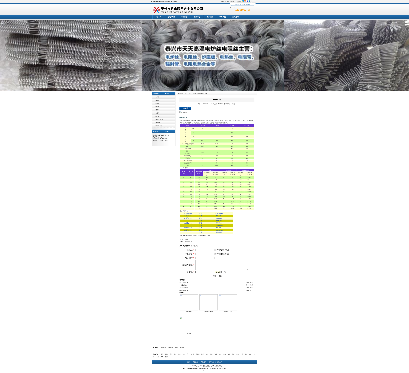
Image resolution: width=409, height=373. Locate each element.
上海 (175, 354)
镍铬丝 (157, 106)
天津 (166, 354)
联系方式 (219, 362)
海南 (246, 354)
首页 (186, 93)
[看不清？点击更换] (217, 272)
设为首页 (237, 4)
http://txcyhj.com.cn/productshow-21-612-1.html (196, 236)
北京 (162, 354)
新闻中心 (197, 17)
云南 (157, 357)
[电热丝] (189, 332)
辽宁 (188, 354)
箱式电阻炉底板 (227, 311)
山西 (184, 354)
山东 (224, 354)
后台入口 (204, 370)
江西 (220, 354)
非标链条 (170, 347)
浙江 (207, 354)
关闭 (233, 104)
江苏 (202, 354)
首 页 (158, 17)
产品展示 (184, 17)
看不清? (223, 272)
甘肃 (166, 357)
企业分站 (235, 17)
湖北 (233, 354)
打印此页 (226, 104)
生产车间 (210, 17)
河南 (229, 354)
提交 (214, 276)
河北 (179, 354)
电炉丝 (157, 97)
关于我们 (171, 17)
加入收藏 (242, 4)
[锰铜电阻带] (189, 310)
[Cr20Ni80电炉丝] (208, 310)
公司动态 (211, 362)
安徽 (211, 354)
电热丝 (157, 110)
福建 (215, 354)
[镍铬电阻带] (183, 112)
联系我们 (248, 4)
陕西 (162, 357)
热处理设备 (159, 126)
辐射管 (157, 116)
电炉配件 (158, 122)
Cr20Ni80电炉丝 (208, 311)
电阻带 (157, 113)
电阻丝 (157, 100)
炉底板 (157, 103)
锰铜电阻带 (189, 311)
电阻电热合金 (159, 119)
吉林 (192, 354)
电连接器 (163, 347)
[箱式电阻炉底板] (228, 310)
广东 (242, 354)
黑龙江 (197, 354)
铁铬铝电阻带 (188, 241)
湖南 (237, 354)
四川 (250, 354)
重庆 (170, 354)
